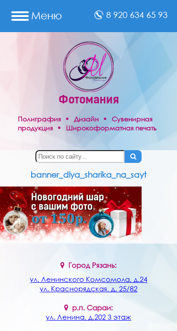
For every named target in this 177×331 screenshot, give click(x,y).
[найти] (133, 156)
